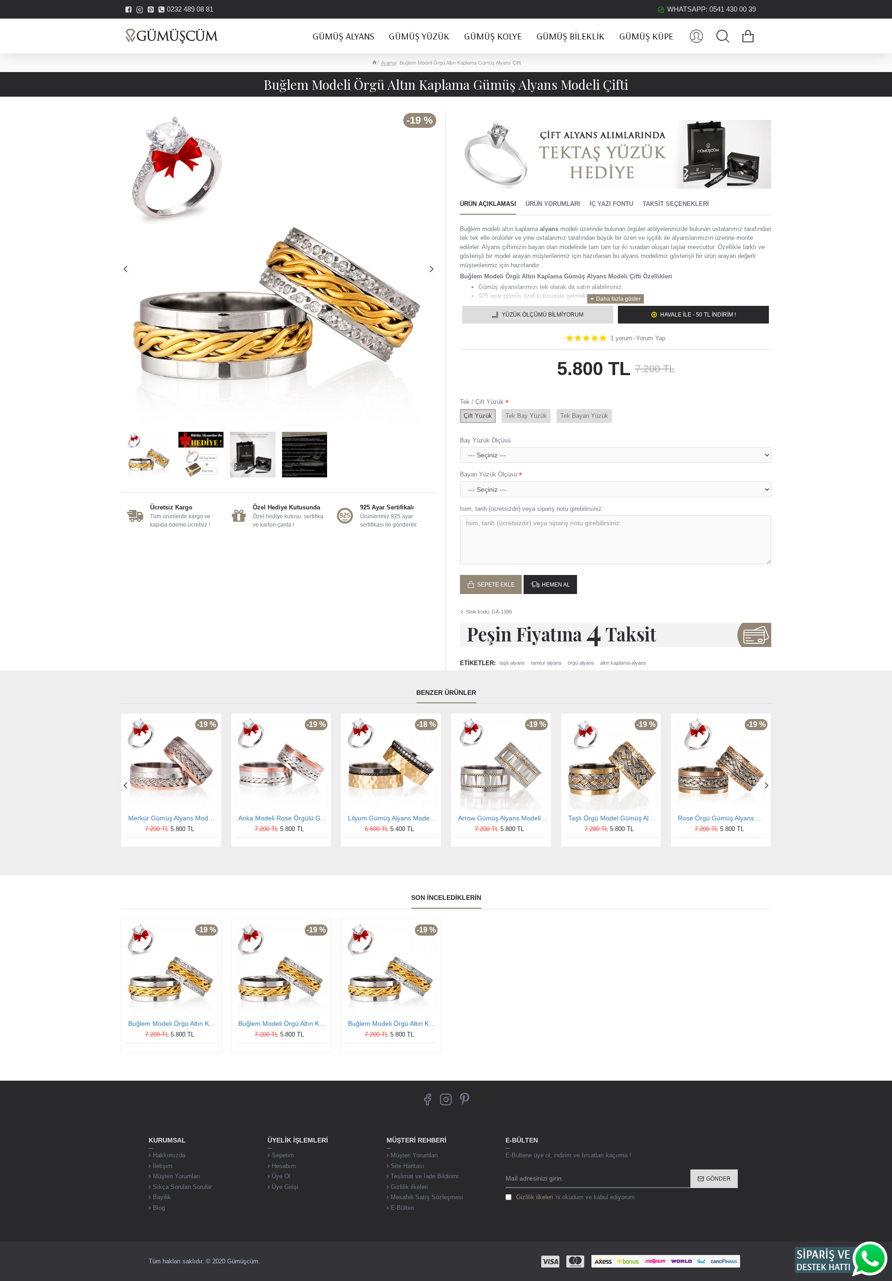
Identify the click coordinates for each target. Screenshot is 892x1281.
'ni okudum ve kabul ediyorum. (576, 1197)
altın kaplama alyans (623, 663)
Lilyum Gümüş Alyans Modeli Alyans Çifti (393, 818)
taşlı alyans (512, 663)
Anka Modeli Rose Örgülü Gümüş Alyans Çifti (283, 818)
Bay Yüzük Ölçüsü (485, 440)
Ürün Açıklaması (488, 203)
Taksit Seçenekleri (676, 203)
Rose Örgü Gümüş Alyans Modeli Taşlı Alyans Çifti (722, 818)
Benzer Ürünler (446, 692)
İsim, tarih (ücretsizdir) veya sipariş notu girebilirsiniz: (531, 508)
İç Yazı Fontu (611, 203)
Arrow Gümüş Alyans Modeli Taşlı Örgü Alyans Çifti (503, 818)
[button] (125, 268)
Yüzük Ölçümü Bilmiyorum (543, 314)
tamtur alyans (546, 663)
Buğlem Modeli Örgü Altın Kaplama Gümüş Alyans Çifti (173, 1023)
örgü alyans (581, 663)
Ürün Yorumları (552, 203)
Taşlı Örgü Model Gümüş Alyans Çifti (613, 818)
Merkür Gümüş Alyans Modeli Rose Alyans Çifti (173, 818)
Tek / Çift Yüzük (482, 401)
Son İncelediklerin (446, 897)
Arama (388, 63)
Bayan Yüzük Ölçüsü (488, 474)
